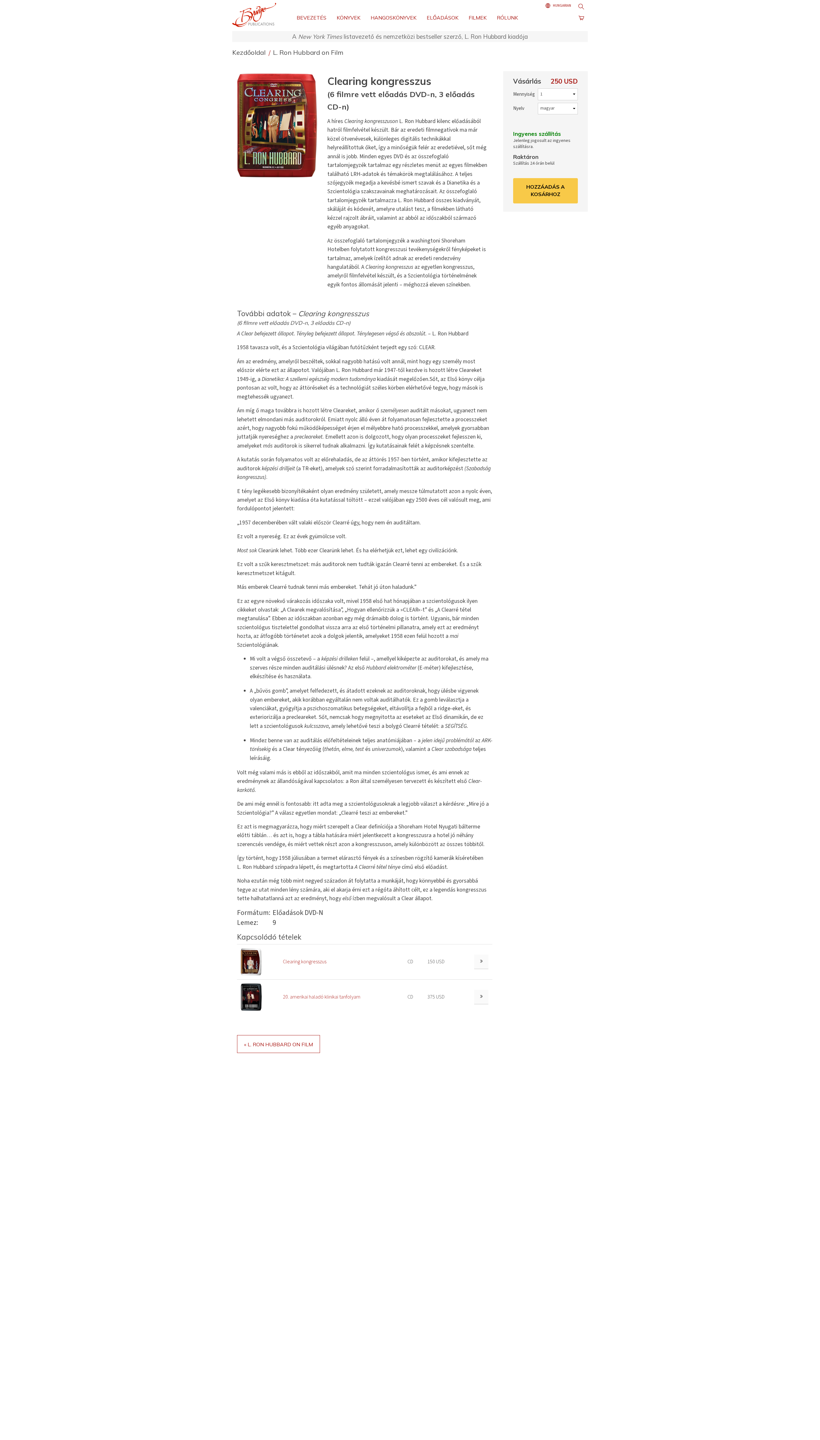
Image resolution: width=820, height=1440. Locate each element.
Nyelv (518, 108)
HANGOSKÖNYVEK (393, 17)
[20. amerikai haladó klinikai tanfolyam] (251, 996)
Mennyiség (524, 94)
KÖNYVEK (348, 17)
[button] (279, 125)
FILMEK (478, 17)
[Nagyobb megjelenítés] (481, 962)
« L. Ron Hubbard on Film (278, 1044)
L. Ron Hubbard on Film (308, 52)
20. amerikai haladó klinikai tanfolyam (321, 996)
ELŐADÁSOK (442, 17)
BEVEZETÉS (311, 17)
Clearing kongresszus (304, 961)
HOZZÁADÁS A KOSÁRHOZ (545, 190)
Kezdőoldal (249, 52)
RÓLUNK (507, 17)
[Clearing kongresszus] (251, 961)
